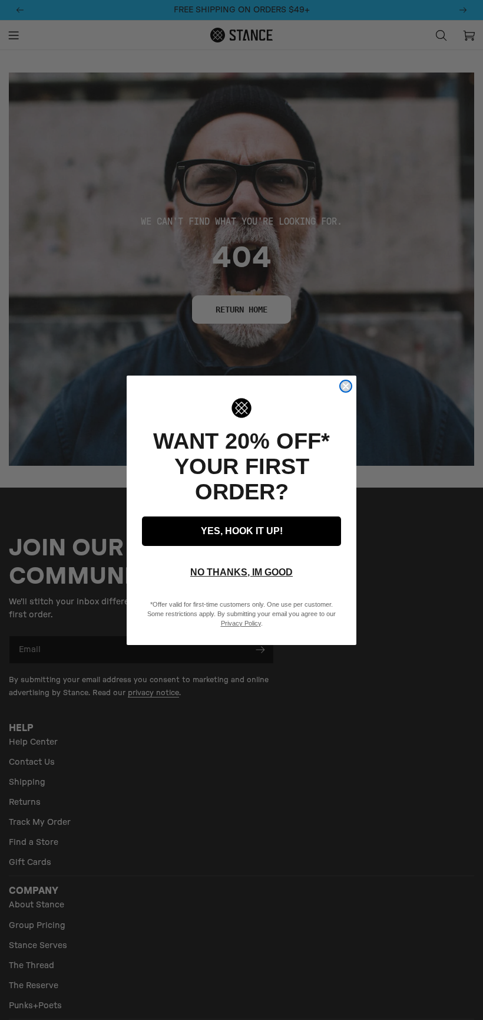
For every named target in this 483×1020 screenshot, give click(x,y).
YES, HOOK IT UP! (242, 531)
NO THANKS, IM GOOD (241, 572)
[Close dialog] (346, 386)
